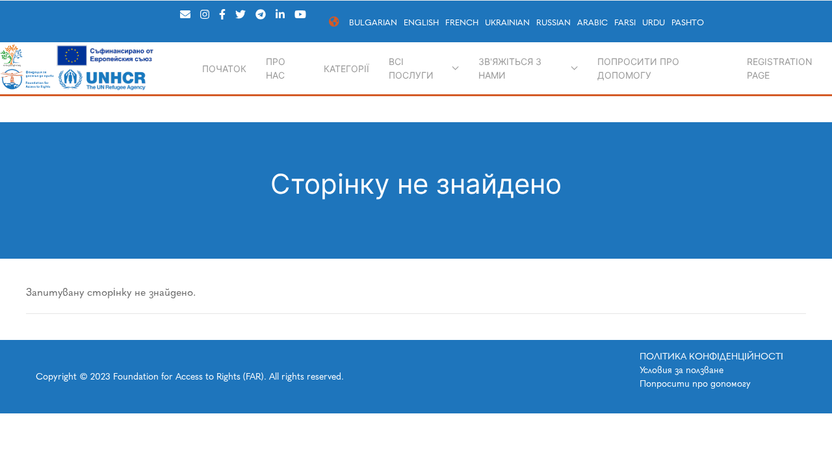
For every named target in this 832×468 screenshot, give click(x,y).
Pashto (687, 22)
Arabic (592, 22)
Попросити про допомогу (638, 68)
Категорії (346, 68)
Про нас (275, 68)
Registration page (779, 68)
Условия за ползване (681, 370)
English (421, 22)
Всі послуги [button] (411, 68)
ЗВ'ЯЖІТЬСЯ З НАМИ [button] (509, 68)
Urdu (653, 22)
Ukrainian (507, 22)
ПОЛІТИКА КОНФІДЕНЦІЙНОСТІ (711, 356)
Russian (553, 22)
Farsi (625, 22)
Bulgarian (373, 22)
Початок (224, 68)
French (461, 22)
